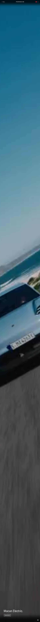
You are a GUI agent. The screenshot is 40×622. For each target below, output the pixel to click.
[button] (20, 620)
